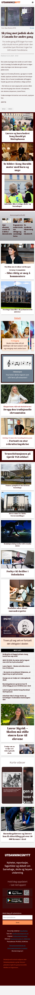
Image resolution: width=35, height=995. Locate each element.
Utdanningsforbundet (20, 936)
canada (10, 109)
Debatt (17, 318)
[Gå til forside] (11, 2)
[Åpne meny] (32, 2)
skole (4, 109)
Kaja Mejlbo (24, 931)
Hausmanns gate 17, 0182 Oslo (20, 939)
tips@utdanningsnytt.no (20, 934)
